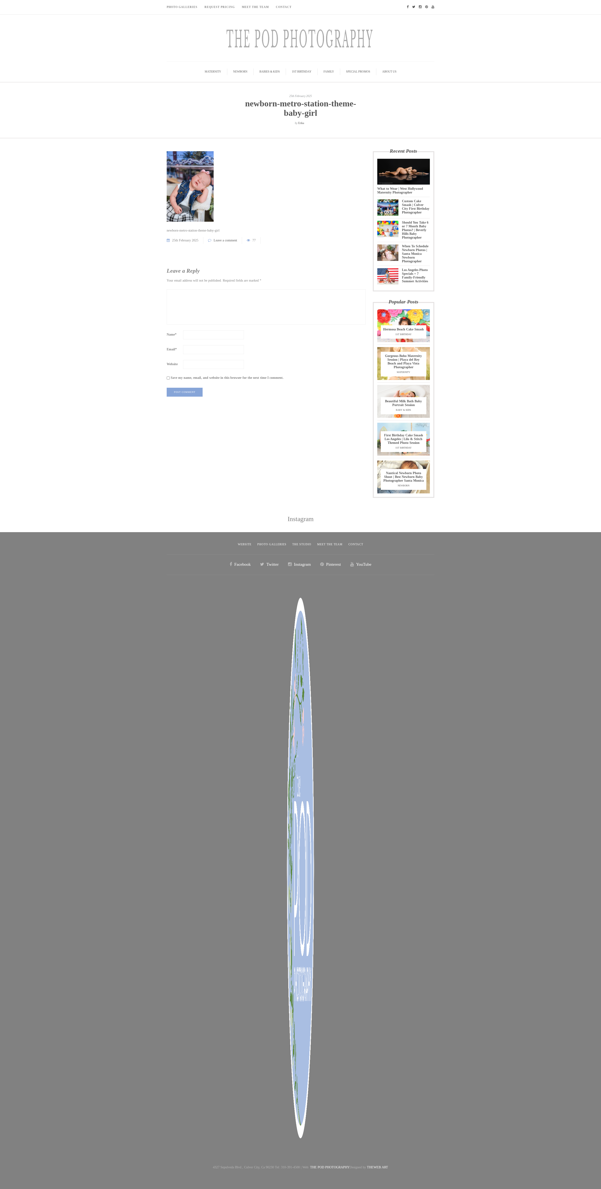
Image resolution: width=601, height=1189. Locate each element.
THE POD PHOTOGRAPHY (330, 1167)
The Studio (301, 544)
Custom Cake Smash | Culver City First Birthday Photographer (415, 206)
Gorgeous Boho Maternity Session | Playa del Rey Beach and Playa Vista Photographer (403, 361)
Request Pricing (219, 7)
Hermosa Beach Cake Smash (403, 329)
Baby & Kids (403, 410)
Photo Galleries (182, 7)
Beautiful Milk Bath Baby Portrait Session (403, 403)
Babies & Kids (269, 71)
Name (172, 334)
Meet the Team (330, 544)
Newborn (240, 71)
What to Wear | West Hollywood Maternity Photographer (400, 190)
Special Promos (358, 71)
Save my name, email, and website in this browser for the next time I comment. (227, 378)
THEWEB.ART (377, 1167)
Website (172, 364)
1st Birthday (302, 71)
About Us (389, 71)
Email (172, 349)
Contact (284, 7)
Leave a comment (225, 240)
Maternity (213, 71)
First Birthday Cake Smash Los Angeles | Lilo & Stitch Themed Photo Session (403, 439)
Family (329, 71)
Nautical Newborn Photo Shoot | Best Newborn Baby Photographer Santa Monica (403, 476)
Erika (301, 123)
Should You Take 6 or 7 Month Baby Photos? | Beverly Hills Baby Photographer (415, 230)
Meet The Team (255, 7)
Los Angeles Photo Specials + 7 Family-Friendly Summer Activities (415, 275)
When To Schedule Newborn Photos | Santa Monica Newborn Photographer (415, 253)
